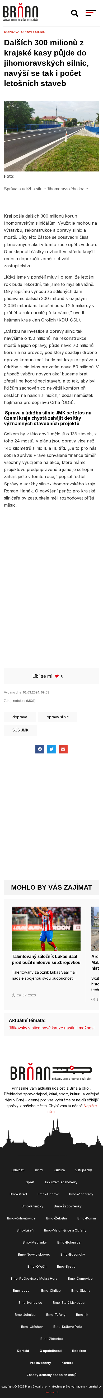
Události (17, 1170)
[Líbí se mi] (57, 676)
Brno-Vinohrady (81, 1194)
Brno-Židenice (51, 1339)
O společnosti (51, 1351)
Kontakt (23, 1351)
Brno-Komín (86, 1218)
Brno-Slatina (80, 1290)
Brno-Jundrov (48, 1194)
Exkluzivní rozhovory (61, 1182)
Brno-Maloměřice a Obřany (65, 1230)
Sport (30, 1182)
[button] (74, 13)
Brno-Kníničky (32, 1206)
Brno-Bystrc (66, 1266)
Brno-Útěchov (32, 1327)
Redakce (79, 1351)
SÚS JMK (20, 730)
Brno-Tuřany (55, 1315)
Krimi (39, 1170)
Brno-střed (18, 1194)
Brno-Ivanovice (30, 1303)
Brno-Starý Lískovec (69, 1303)
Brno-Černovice (80, 1278)
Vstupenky (83, 1170)
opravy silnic (33, 32)
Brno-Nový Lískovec (34, 1254)
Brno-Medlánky (35, 1242)
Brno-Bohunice (69, 1242)
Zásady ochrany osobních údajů (51, 1375)
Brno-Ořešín (36, 1266)
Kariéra (67, 1363)
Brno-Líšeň (25, 1230)
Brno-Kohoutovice (21, 1218)
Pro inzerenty (40, 1363)
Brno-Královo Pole (67, 1327)
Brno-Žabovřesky (68, 1206)
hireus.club (51, 1392)
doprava (19, 717)
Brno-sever (22, 1290)
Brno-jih (82, 1315)
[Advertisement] (51, 566)
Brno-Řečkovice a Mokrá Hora (34, 1278)
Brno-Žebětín (56, 1218)
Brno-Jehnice (25, 1315)
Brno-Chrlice (51, 1290)
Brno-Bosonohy (72, 1254)
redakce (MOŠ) (24, 701)
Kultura (59, 1170)
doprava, (12, 32)
